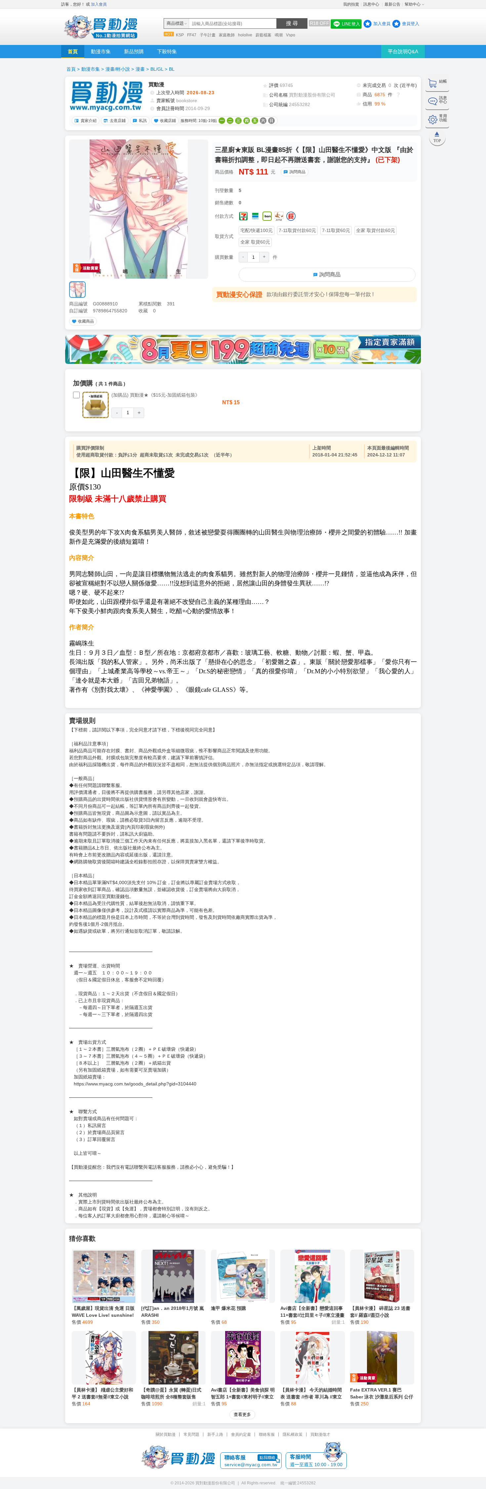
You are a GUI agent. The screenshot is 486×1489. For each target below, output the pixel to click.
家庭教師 (227, 35)
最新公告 (392, 4)
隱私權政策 (293, 1434)
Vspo (290, 35)
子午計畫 (208, 35)
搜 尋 (292, 23)
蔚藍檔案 (263, 35)
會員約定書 (241, 1434)
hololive (245, 35)
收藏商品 (86, 321)
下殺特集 (167, 51)
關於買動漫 (166, 1434)
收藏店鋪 (168, 120)
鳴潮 (279, 35)
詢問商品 (297, 172)
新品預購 (134, 51)
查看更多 (242, 1414)
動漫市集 (101, 51)
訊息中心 (371, 4)
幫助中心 (413, 4)
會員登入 (410, 23)
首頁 (73, 51)
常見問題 (191, 1434)
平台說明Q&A (403, 51)
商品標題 (175, 23)
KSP (180, 35)
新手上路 (215, 1434)
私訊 (143, 120)
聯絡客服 (267, 1434)
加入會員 (99, 4)
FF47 (191, 35)
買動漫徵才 (320, 1434)
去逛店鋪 (118, 120)
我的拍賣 (351, 4)
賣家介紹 (89, 120)
